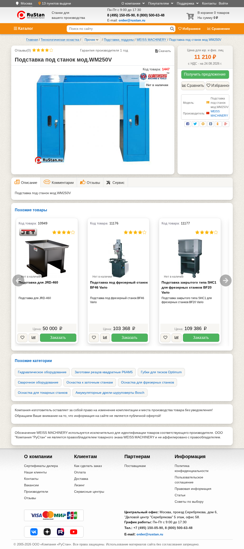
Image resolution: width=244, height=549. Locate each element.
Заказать (58, 338)
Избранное (192, 29)
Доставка (81, 479)
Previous (18, 280)
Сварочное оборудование (38, 382)
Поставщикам (135, 466)
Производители (36, 491)
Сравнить (195, 85)
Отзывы (30, 498)
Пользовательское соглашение (189, 479)
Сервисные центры (89, 491)
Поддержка (186, 3)
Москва (26, 3)
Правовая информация (193, 489)
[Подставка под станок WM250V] (93, 117)
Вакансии (31, 485)
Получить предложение (205, 74)
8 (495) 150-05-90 (121, 15)
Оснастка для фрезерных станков (147, 382)
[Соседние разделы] (97, 39)
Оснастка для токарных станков (42, 392)
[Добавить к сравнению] (34, 337)
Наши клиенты (35, 472)
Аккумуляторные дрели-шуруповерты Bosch (110, 392)
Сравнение (220, 29)
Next (226, 280)
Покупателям (159, 3)
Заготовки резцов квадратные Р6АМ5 (104, 372)
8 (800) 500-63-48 (150, 15)
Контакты (209, 3)
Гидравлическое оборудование (42, 372)
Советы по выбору (189, 501)
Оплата (80, 472)
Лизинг (79, 485)
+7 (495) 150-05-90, (148, 528)
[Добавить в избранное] (22, 337)
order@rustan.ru (150, 534)
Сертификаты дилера (41, 466)
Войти (223, 3)
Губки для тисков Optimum (161, 372)
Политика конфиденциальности (191, 468)
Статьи (180, 495)
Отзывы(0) (23, 50)
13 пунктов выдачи (56, 3)
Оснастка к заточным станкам (89, 382)
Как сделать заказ (88, 466)
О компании (131, 3)
